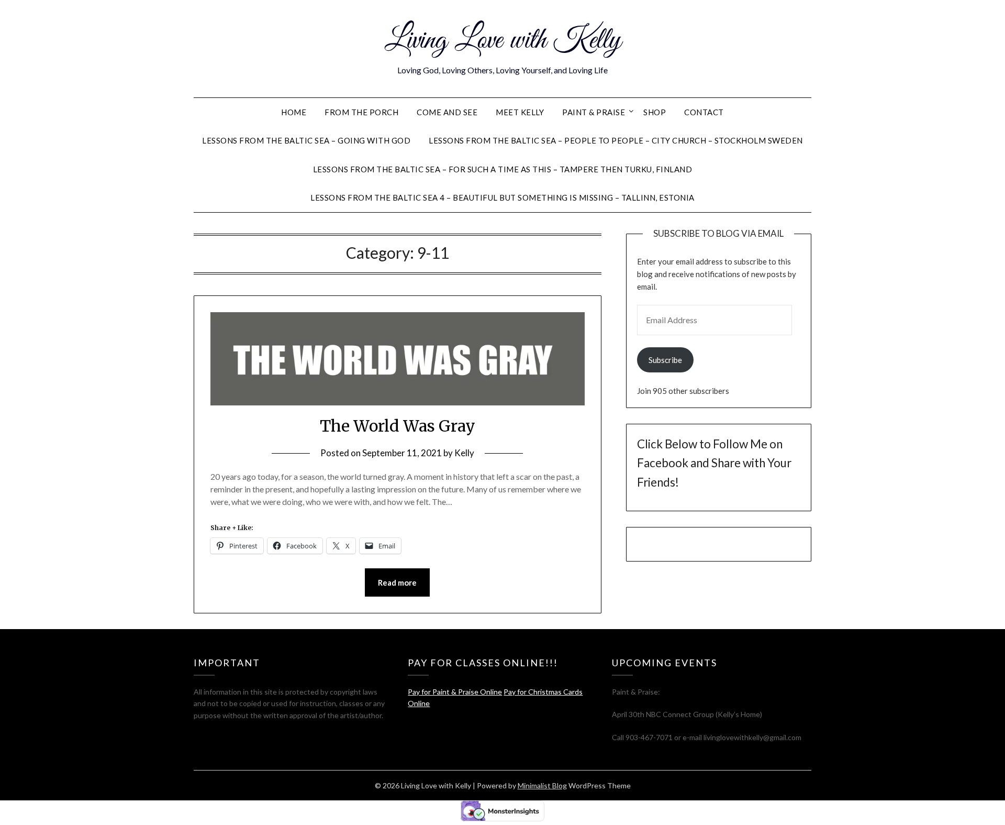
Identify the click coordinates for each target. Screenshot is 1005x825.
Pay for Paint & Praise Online (455, 691)
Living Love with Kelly (503, 41)
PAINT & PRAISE (593, 112)
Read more (397, 582)
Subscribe (665, 360)
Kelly (464, 452)
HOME (293, 112)
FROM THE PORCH (361, 112)
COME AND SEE (447, 112)
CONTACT (704, 112)
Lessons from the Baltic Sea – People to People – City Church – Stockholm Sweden (616, 140)
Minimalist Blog (542, 785)
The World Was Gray (397, 426)
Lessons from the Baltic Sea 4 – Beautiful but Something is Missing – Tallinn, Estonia (502, 197)
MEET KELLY (520, 112)
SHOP (654, 112)
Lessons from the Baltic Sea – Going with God (306, 140)
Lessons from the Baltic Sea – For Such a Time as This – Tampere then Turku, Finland (503, 169)
